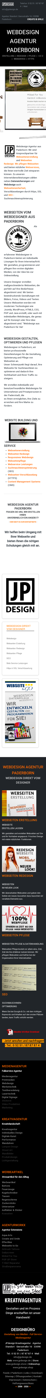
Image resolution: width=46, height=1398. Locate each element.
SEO (10, 195)
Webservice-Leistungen (20, 464)
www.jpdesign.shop (23, 1367)
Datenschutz (29, 1380)
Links (27, 1373)
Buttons (6, 1185)
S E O (41, 56)
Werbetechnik (9, 1086)
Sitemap (9, 1376)
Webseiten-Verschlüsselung (22, 474)
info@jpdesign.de (10, 9)
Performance (9, 1139)
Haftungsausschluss (23, 1383)
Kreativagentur (9, 1129)
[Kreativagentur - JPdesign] (23, 1289)
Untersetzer (8, 1206)
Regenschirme (9, 1199)
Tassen (6, 1196)
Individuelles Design (12, 1132)
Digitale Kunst (9, 1136)
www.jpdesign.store (16, 1364)
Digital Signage (9, 1097)
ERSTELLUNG (8, 56)
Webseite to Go (10, 1245)
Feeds (6, 1373)
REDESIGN (21, 56)
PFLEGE (32, 56)
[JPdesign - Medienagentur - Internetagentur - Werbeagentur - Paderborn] (23, 1300)
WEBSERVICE (20, 59)
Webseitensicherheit (14, 188)
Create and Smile (11, 1238)
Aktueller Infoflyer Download (26, 1032)
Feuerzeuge (8, 1189)
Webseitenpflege (17, 461)
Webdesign (8, 1083)
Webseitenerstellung (27, 157)
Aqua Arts (7, 1235)
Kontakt (37, 1376)
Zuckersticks (9, 1203)
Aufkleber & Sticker (12, 1210)
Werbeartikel (8, 1182)
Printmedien (8, 1080)
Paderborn (16, 1373)
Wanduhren (8, 1143)
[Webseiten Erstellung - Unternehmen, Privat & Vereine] (19, 803)
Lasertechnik (8, 1093)
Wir (17, 163)
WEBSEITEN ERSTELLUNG (19, 820)
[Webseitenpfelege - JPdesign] (19, 918)
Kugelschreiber (10, 1192)
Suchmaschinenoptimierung (22, 467)
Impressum (15, 1380)
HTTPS (31, 59)
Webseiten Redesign (18, 454)
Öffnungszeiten (24, 1376)
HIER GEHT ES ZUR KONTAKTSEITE (23, 522)
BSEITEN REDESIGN (17, 876)
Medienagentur (10, 1076)
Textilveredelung (10, 1090)
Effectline (7, 1242)
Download (37, 1373)
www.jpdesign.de (22, 1360)
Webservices (32, 167)
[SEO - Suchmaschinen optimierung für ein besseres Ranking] (19, 977)
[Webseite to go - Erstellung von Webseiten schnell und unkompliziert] (20, 712)
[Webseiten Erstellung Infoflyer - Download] (10, 1032)
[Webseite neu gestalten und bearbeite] (19, 859)
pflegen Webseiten (29, 163)
